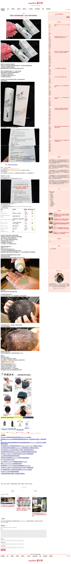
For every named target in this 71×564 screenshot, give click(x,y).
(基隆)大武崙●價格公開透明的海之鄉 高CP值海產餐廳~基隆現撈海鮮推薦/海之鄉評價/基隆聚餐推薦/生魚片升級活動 (61, 224)
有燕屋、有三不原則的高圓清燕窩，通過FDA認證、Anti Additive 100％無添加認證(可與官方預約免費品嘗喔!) (61, 228)
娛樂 (51, 198)
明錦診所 (8, 483)
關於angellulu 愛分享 (34, 554)
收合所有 (53, 191)
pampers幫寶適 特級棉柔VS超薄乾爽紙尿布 (60, 68)
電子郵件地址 (3, 542)
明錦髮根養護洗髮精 (14, 483)
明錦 (5, 483)
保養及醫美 (52, 192)
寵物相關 (2, 10)
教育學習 (52, 199)
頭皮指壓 (26, 483)
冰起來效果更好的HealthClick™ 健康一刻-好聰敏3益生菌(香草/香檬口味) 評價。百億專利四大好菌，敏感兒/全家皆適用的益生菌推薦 (61, 215)
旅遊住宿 (52, 196)
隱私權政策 (38, 554)
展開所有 (50, 191)
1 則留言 (25, 17)
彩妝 (51, 193)
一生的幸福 (52, 197)
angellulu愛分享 (53, 248)
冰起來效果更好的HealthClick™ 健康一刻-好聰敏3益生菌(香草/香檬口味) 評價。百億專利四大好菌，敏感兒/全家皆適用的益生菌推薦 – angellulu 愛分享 (59, 161)
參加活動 (52, 201)
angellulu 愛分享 (35, 3)
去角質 (2, 483)
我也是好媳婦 (35, 556)
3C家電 (52, 200)
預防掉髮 (22, 483)
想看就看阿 (45, 556)
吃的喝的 (52, 195)
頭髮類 (24, 13)
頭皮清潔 (30, 483)
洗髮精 (19, 483)
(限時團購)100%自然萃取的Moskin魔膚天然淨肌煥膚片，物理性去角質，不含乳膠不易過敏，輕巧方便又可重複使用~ (24, 509)
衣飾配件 (52, 194)
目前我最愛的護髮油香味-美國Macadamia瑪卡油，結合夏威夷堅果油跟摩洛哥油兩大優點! (39, 514)
